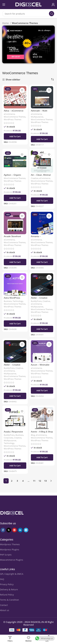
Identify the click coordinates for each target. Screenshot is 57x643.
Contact (4, 605)
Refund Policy (7, 594)
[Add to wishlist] (22, 90)
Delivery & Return (9, 589)
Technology (18, 301)
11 (34, 480)
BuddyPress (36, 301)
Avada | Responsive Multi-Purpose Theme (14, 433)
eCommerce (9, 114)
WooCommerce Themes (15, 117)
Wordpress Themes (10, 544)
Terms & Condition (9, 599)
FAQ (2, 579)
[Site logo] (28, 4)
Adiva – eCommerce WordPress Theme (13, 112)
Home (5, 23)
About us (4, 610)
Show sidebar (13, 79)
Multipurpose (37, 117)
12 (40, 480)
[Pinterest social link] (14, 530)
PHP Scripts (6, 554)
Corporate (8, 437)
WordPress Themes (12, 119)
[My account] (53, 5)
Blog (33, 435)
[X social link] (8, 530)
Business (8, 301)
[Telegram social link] (26, 530)
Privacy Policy (7, 584)
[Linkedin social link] (20, 530)
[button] (15, 136)
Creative (34, 178)
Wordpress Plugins (9, 549)
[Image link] (12, 512)
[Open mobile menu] (4, 5)
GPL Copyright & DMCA (11, 573)
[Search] (51, 13)
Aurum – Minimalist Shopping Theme (40, 366)
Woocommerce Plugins (11, 559)
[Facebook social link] (3, 530)
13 (45, 480)
